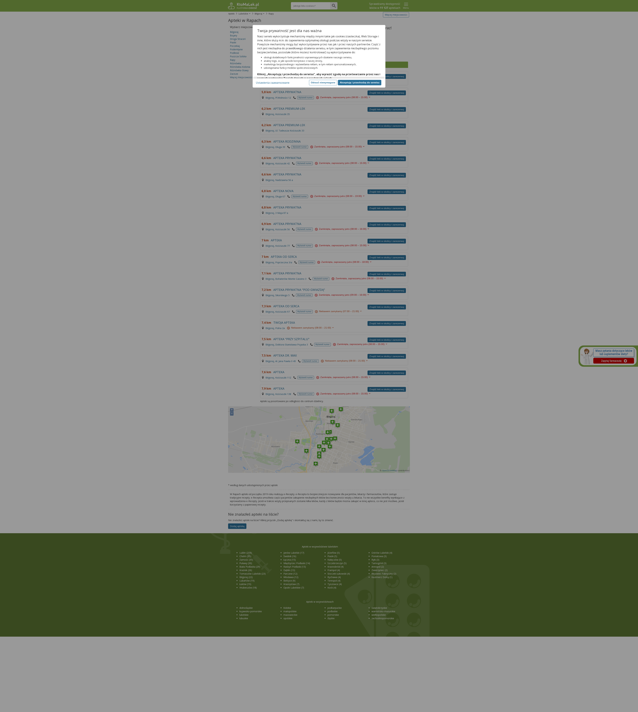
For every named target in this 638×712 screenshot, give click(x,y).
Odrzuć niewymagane (323, 82)
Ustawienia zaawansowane (272, 82)
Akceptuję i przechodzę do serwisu (359, 82)
